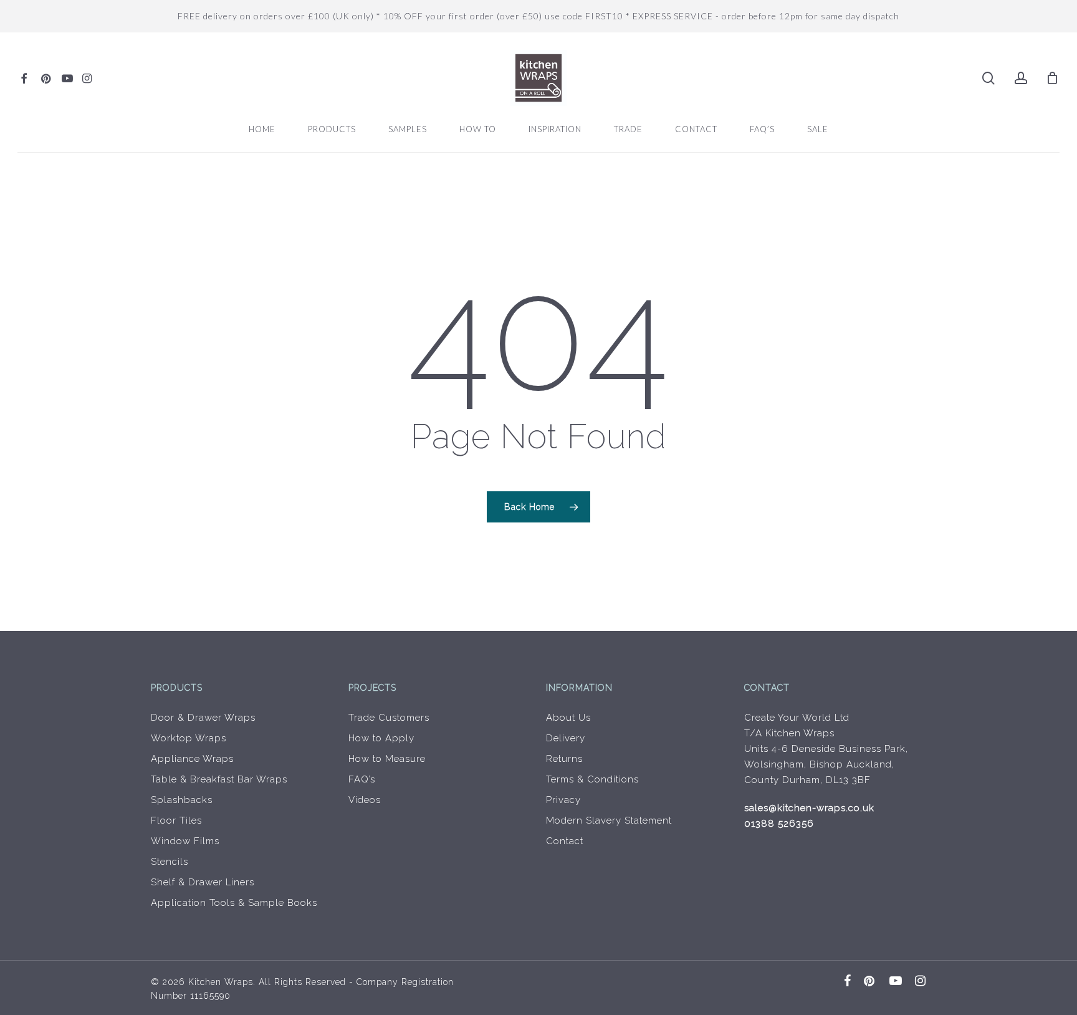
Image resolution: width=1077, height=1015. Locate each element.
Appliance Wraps (192, 758)
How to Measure (387, 758)
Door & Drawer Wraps (203, 717)
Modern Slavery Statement (609, 820)
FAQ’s (361, 779)
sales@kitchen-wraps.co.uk (809, 808)
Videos (364, 800)
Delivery (565, 738)
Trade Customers (388, 717)
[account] (1020, 78)
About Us (568, 717)
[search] (988, 78)
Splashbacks (182, 800)
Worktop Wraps (188, 738)
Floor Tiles (176, 820)
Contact (564, 841)
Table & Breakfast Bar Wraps (219, 779)
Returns (564, 758)
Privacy (563, 800)
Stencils (169, 861)
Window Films (185, 841)
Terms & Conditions (592, 779)
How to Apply (381, 738)
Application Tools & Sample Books (234, 902)
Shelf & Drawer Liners (202, 882)
